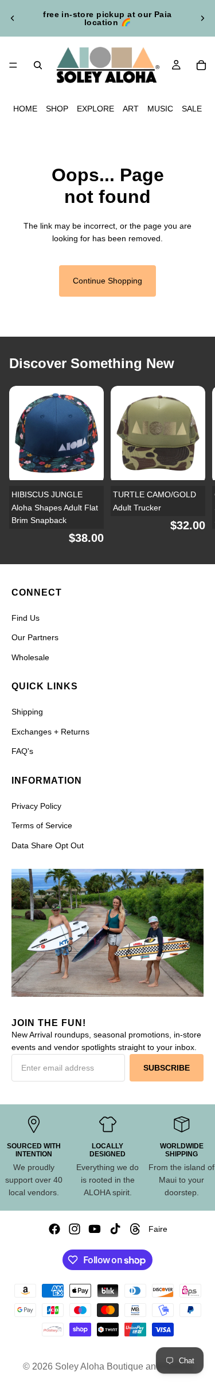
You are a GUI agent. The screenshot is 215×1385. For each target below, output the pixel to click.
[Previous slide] (12, 18)
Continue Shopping (107, 280)
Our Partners (34, 637)
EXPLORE (95, 108)
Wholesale (30, 657)
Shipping (27, 711)
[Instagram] (74, 1229)
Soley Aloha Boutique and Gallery (124, 1366)
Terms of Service (41, 825)
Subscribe (166, 1067)
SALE (192, 108)
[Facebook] (54, 1229)
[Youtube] (94, 1229)
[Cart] (201, 65)
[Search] (37, 65)
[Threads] (135, 1229)
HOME (25, 108)
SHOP (57, 108)
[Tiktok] (115, 1229)
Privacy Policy (36, 806)
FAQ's (22, 751)
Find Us (25, 617)
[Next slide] (202, 18)
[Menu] (13, 65)
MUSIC (160, 108)
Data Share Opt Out (47, 845)
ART (131, 108)
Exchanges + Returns (50, 731)
